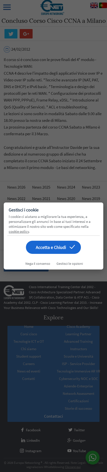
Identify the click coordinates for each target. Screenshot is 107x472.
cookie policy (19, 231)
